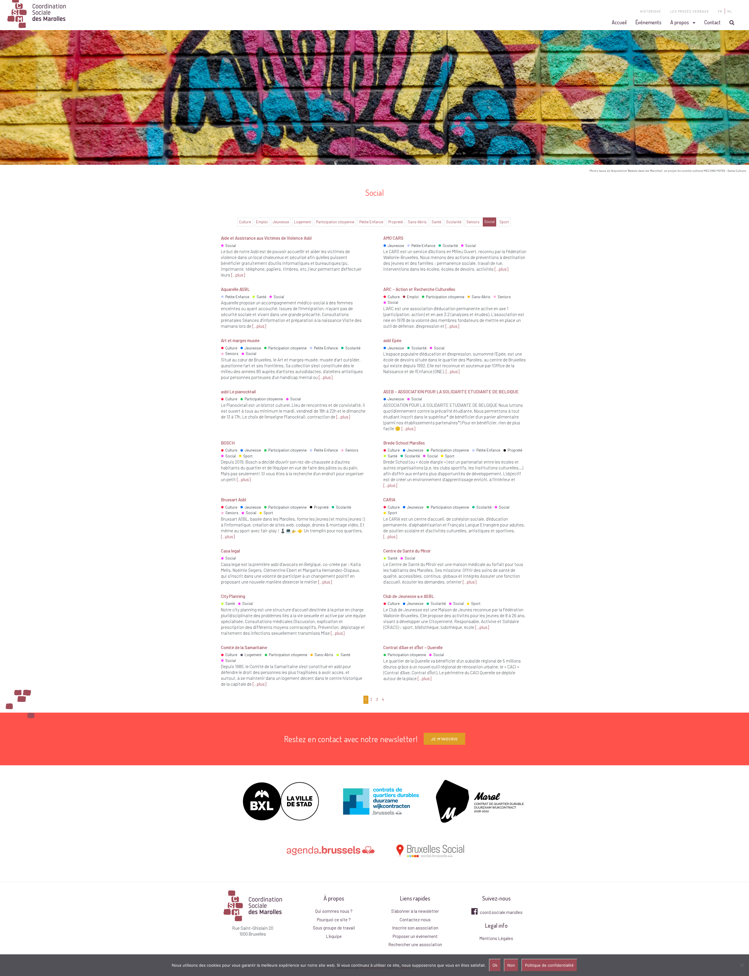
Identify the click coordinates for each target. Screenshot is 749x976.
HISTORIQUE (650, 11)
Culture (245, 221)
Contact (712, 22)
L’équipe (334, 936)
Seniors (473, 221)
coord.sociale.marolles (501, 912)
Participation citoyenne (335, 221)
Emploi (262, 221)
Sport (504, 221)
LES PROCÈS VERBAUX (689, 11)
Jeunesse (281, 221)
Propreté (395, 221)
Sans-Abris (417, 221)
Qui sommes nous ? (334, 911)
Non (511, 965)
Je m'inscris (444, 738)
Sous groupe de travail (334, 927)
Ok (494, 965)
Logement (302, 221)
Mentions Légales (496, 938)
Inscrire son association (415, 927)
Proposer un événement (415, 936)
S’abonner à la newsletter (415, 911)
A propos (679, 22)
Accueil (619, 22)
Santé (436, 221)
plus (239, 274)
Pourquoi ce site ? (334, 919)
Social (489, 221)
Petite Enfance (371, 221)
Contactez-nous (415, 919)
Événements (648, 22)
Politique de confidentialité (549, 965)
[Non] (742, 965)
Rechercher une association (415, 944)
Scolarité (453, 221)
